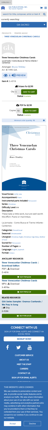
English (14, 249)
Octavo (12, 253)
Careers (24, 369)
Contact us (24, 373)
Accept (13, 423)
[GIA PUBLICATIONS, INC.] (3, 7)
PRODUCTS (6, 33)
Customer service (24, 355)
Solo (20, 194)
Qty (12, 91)
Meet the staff (24, 364)
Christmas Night (17, 237)
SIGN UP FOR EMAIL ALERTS (24, 377)
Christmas (12, 204)
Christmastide (16, 233)
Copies (12, 110)
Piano (19, 197)
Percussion (32, 201)
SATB (16, 194)
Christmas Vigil (29, 237)
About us (24, 360)
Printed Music (21, 33)
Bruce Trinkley (18, 67)
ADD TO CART (29, 92)
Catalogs (5, 2)
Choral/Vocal (17, 230)
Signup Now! (24, 339)
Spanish (21, 249)
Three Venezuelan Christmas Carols (19, 280)
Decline (32, 423)
